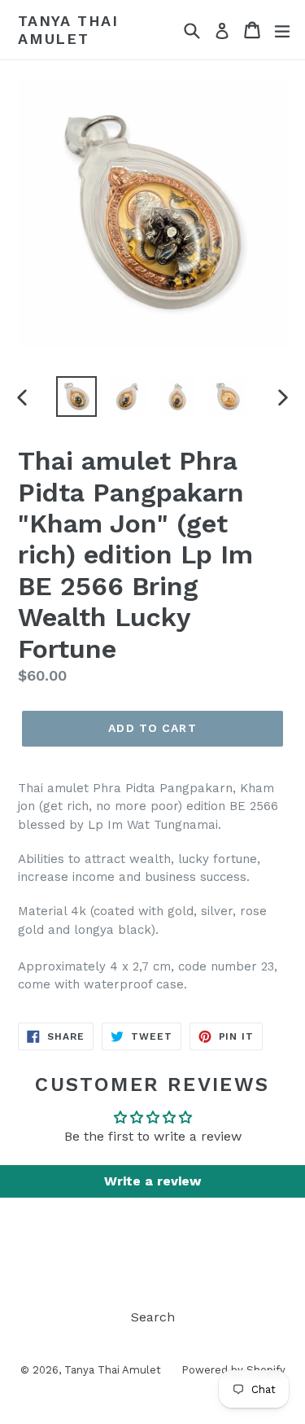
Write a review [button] (152, 1181)
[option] (76, 396)
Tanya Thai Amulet (68, 29)
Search (153, 1317)
